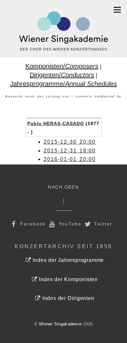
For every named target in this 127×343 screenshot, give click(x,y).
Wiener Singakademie (60, 324)
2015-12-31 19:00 (70, 150)
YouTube (69, 223)
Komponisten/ (61, 66)
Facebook (32, 223)
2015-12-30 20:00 (70, 142)
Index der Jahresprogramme (67, 260)
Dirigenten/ (62, 75)
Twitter (102, 223)
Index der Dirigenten (67, 298)
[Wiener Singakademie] (63, 27)
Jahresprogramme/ (63, 83)
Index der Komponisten (67, 279)
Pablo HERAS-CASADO (55, 123)
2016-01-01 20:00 (70, 159)
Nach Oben (63, 187)
